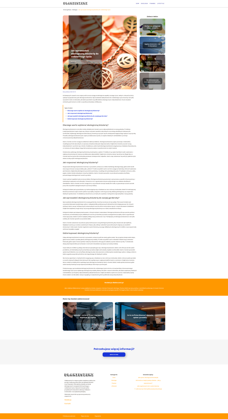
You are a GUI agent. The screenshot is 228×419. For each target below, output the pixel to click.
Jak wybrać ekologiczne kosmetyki (148, 377)
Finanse (152, 3)
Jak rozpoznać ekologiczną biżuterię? (79, 113)
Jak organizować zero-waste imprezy (148, 386)
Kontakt (67, 403)
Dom (137, 3)
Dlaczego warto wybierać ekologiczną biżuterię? (83, 111)
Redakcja (67, 400)
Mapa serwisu (85, 416)
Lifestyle (160, 3)
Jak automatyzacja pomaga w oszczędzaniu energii (152, 81)
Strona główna (67, 10)
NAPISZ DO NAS (114, 355)
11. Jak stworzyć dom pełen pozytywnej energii (148, 389)
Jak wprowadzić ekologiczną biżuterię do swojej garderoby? (87, 116)
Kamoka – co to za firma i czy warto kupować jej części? (88, 316)
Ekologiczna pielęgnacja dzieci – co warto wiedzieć (152, 27)
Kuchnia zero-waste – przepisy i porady (152, 63)
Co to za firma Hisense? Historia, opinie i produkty (140, 316)
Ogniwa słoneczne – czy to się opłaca (152, 45)
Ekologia (144, 3)
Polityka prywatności (69, 416)
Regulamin (98, 416)
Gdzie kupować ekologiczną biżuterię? (80, 119)
